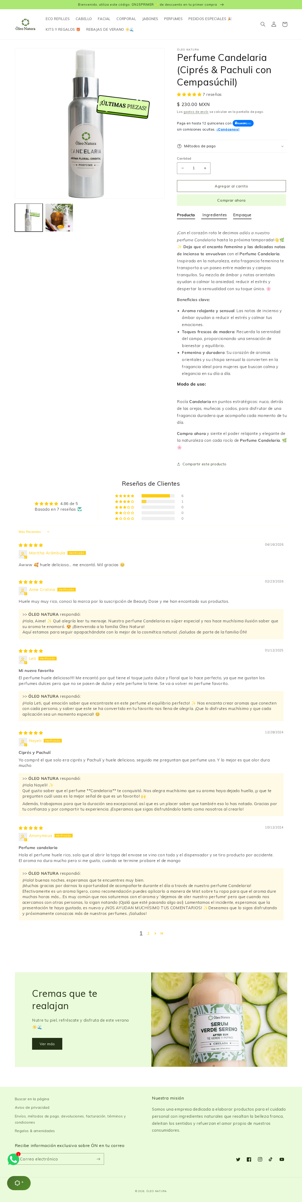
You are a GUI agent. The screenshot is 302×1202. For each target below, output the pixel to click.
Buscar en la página (32, 1099)
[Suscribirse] (98, 1159)
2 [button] (148, 933)
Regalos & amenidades (35, 1131)
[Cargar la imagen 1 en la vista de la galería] (29, 218)
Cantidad (184, 158)
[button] (263, 24)
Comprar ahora (231, 200)
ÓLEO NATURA (156, 1191)
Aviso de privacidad (32, 1107)
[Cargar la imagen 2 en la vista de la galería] (59, 218)
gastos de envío (196, 112)
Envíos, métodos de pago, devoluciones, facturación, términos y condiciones (70, 1119)
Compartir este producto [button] (204, 464)
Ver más (47, 1043)
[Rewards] (19, 1183)
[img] (31, 545)
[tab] (186, 215)
